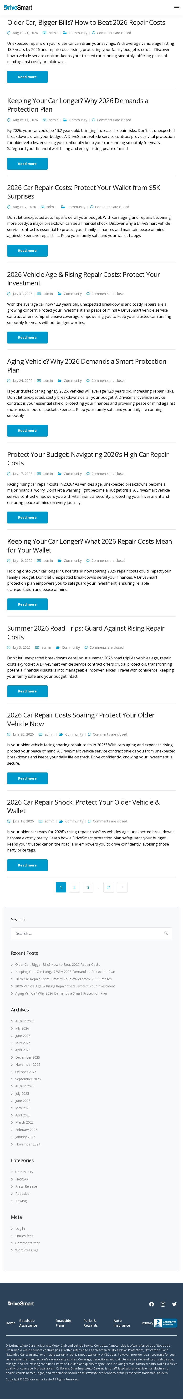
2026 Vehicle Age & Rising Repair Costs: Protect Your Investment (83, 278)
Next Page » (122, 887)
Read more (27, 77)
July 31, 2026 (22, 293)
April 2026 (22, 1050)
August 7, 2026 (24, 206)
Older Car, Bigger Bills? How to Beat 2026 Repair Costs (86, 22)
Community (78, 32)
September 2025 (28, 1079)
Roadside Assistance (28, 1323)
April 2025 (22, 1115)
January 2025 (25, 1137)
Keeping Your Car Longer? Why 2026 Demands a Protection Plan (77, 105)
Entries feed (24, 1236)
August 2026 (25, 1021)
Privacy (147, 1323)
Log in (20, 1228)
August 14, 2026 (25, 120)
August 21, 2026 (25, 32)
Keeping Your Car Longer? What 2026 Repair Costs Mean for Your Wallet (89, 545)
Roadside (22, 1193)
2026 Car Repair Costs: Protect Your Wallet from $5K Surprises (83, 191)
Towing (21, 1201)
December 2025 (27, 1057)
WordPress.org (26, 1250)
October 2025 (25, 1072)
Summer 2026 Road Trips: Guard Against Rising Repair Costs (85, 632)
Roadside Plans (63, 1323)
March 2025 (24, 1122)
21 (109, 887)
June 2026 (22, 1035)
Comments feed (27, 1243)
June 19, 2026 (23, 821)
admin (53, 32)
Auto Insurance (122, 1323)
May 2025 (22, 1108)
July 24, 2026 (22, 380)
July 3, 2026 (21, 647)
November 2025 (27, 1064)
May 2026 (22, 1043)
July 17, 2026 (22, 473)
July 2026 (22, 1028)
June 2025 (22, 1100)
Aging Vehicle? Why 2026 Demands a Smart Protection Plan (86, 365)
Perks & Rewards (91, 1323)
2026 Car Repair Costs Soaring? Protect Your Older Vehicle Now (80, 719)
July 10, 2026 (22, 560)
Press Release (26, 1186)
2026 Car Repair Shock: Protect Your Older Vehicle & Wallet (83, 806)
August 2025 (25, 1086)
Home (10, 1323)
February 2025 (26, 1129)
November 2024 (27, 1144)
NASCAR (21, 1179)
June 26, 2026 (23, 734)
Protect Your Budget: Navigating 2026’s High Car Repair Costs (88, 458)
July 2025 (22, 1093)
